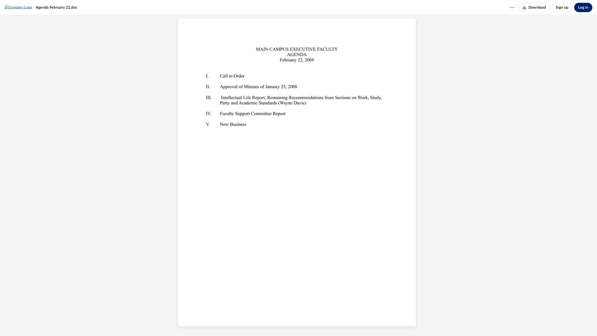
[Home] (18, 7)
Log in (583, 7)
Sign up (562, 7)
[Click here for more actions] (512, 7)
